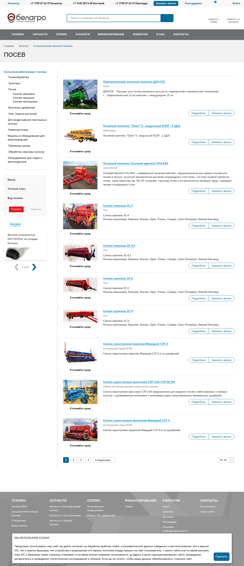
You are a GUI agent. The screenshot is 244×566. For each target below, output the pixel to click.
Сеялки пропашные (25, 101)
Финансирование (141, 500)
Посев (12, 89)
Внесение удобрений (21, 107)
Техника (18, 500)
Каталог (24, 45)
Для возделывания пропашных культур (27, 121)
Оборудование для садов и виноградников (25, 159)
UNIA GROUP (110, 168)
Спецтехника (18, 520)
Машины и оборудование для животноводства (26, 137)
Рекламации (170, 521)
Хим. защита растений (22, 113)
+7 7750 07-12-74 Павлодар (131, 3)
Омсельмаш (109, 130)
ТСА (105, 210)
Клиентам (171, 500)
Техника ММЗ (19, 506)
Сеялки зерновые (24, 93)
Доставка (168, 516)
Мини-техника (19, 525)
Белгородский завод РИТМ (117, 348)
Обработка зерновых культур (26, 151)
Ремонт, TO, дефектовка (101, 515)
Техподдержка (193, 3)
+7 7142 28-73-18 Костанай (88, 3)
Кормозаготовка (18, 129)
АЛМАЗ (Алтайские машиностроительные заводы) (130, 386)
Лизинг (129, 506)
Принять (222, 556)
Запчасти (58, 500)
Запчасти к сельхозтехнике (65, 515)
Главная (9, 45)
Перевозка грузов (19, 145)
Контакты (209, 500)
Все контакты (208, 506)
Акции (15, 224)
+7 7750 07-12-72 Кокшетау (46, 3)
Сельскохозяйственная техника (53, 45)
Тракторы (14, 83)
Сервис (93, 500)
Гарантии (168, 511)
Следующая (102, 459)
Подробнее (199, 113)
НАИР (106, 86)
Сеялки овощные (24, 97)
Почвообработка (18, 77)
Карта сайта (207, 511)
